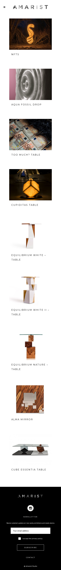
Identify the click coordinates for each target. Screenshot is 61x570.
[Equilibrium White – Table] (30, 235)
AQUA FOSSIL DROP (26, 104)
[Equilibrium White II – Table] (30, 289)
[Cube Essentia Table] (30, 449)
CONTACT (30, 557)
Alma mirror (22, 419)
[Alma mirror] (30, 399)
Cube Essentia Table (28, 469)
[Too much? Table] (30, 134)
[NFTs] (30, 34)
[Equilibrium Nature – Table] (30, 344)
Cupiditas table (25, 205)
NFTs (15, 54)
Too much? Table (26, 154)
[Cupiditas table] (30, 184)
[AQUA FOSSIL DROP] (30, 84)
